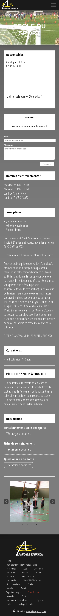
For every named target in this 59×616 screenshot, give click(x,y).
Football (25, 572)
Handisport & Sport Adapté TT (17, 600)
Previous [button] (6, 501)
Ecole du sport (33, 592)
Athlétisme (38, 568)
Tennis (23, 588)
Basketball (10, 588)
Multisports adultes (26, 603)
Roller (8, 603)
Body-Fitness (11, 568)
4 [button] (36, 524)
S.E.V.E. (25, 596)
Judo (25, 568)
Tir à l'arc (31, 584)
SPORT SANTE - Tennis (32, 580)
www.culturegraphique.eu (36, 611)
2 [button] (27, 524)
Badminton (10, 596)
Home (8, 560)
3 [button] (32, 524)
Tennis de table (27, 576)
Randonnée (11, 580)
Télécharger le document (18, 434)
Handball (39, 572)
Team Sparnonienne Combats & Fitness (21, 564)
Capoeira (40, 600)
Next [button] (52, 501)
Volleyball (10, 576)
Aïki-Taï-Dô (10, 572)
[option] (29, 501)
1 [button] (22, 524)
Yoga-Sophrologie (13, 592)
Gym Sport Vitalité (13, 584)
